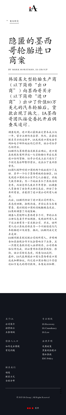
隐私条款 (47, 354)
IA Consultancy (49, 328)
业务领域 (10, 332)
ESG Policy (47, 358)
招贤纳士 (10, 328)
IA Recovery (48, 324)
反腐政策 (47, 346)
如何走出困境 (12, 346)
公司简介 (10, 324)
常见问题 (10, 350)
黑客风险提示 (49, 350)
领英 (7, 372)
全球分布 (10, 380)
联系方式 (10, 376)
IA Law (45, 332)
